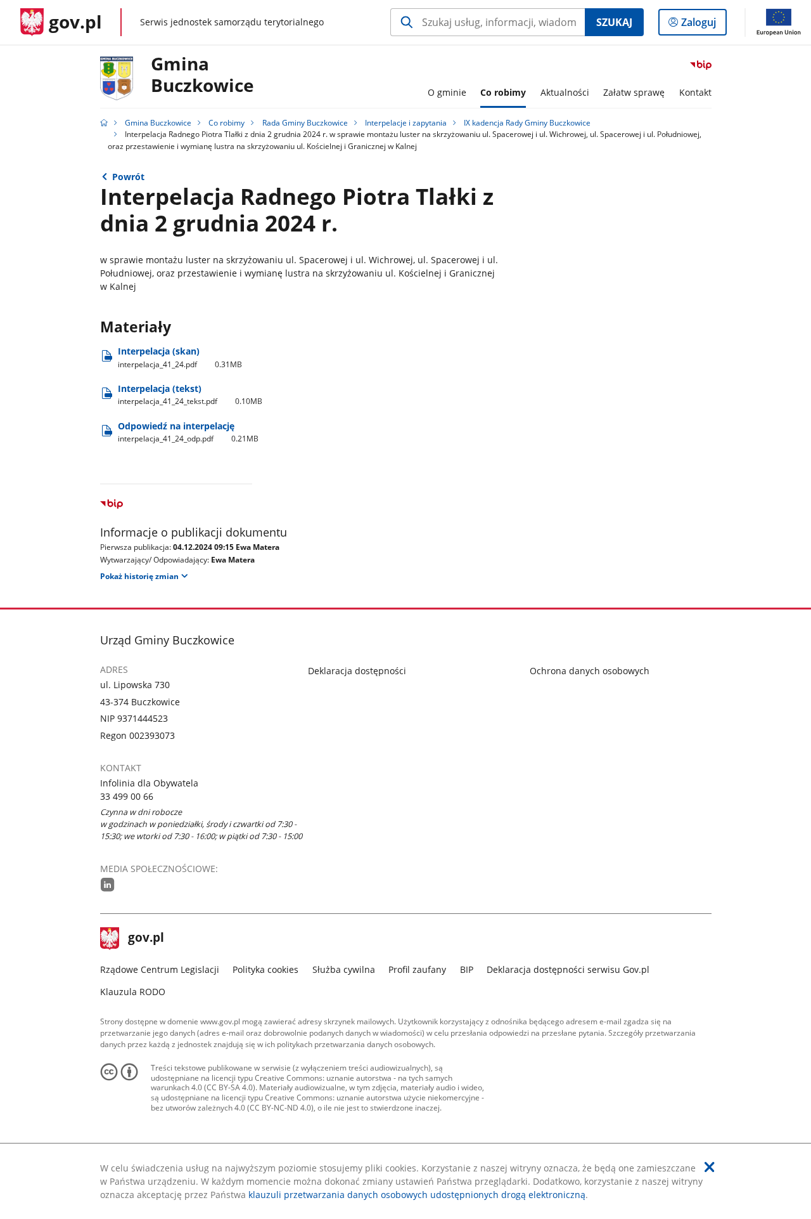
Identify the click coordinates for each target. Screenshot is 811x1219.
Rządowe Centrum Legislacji (159, 969)
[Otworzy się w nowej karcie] (107, 884)
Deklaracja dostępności (357, 671)
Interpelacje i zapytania (406, 122)
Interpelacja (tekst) (190, 394)
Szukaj (614, 22)
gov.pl (145, 938)
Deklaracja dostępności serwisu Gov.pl (568, 969)
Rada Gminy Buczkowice (305, 122)
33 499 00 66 (126, 796)
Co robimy (226, 122)
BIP (466, 969)
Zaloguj (703, 25)
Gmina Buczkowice (202, 75)
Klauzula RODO (132, 992)
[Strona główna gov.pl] (104, 122)
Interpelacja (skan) (180, 357)
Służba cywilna (343, 969)
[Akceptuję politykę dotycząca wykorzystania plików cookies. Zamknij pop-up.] (709, 1167)
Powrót (128, 177)
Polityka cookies (265, 969)
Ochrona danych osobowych (589, 671)
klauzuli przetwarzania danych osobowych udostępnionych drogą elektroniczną (416, 1195)
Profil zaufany (417, 969)
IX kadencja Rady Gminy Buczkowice (527, 122)
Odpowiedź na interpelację (188, 432)
